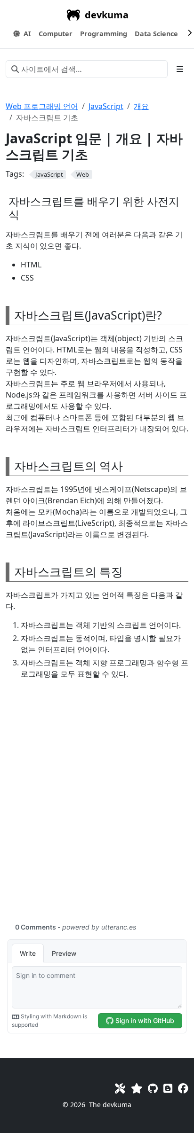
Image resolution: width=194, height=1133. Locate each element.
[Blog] (167, 1088)
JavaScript (106, 106)
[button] (55, 34)
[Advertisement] (97, 806)
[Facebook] (183, 1088)
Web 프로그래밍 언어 (42, 106)
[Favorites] (136, 1088)
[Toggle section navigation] (180, 69)
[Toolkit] (120, 1088)
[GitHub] (153, 1088)
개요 (141, 106)
